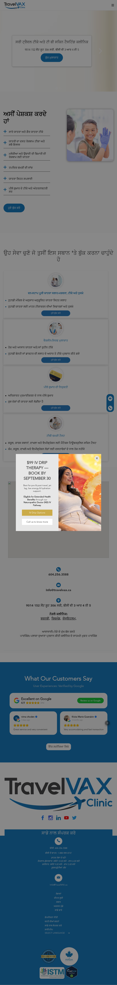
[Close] (96, 458)
